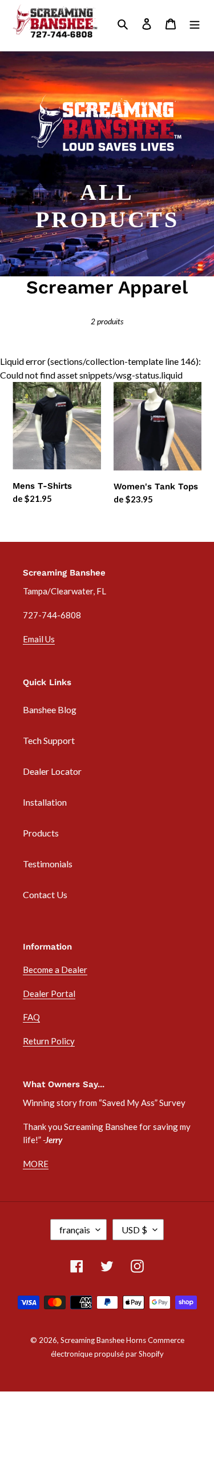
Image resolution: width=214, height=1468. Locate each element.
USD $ (134, 1229)
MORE (36, 1164)
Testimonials (47, 863)
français (74, 1229)
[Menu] (195, 22)
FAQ (31, 1017)
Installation (45, 802)
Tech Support (49, 740)
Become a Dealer (55, 969)
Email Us (39, 639)
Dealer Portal (49, 993)
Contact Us (45, 894)
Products (41, 832)
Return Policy (49, 1041)
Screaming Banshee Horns (103, 1340)
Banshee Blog (49, 709)
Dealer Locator (52, 771)
